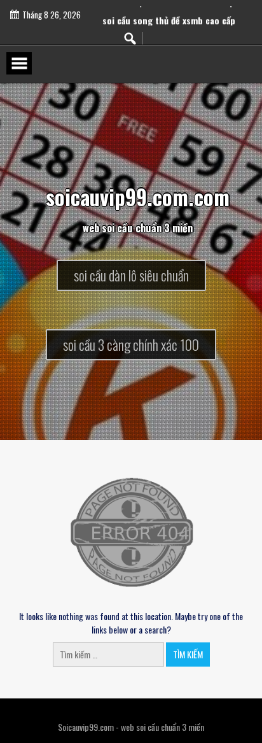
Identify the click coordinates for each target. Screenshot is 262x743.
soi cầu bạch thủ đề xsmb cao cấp (169, 6)
